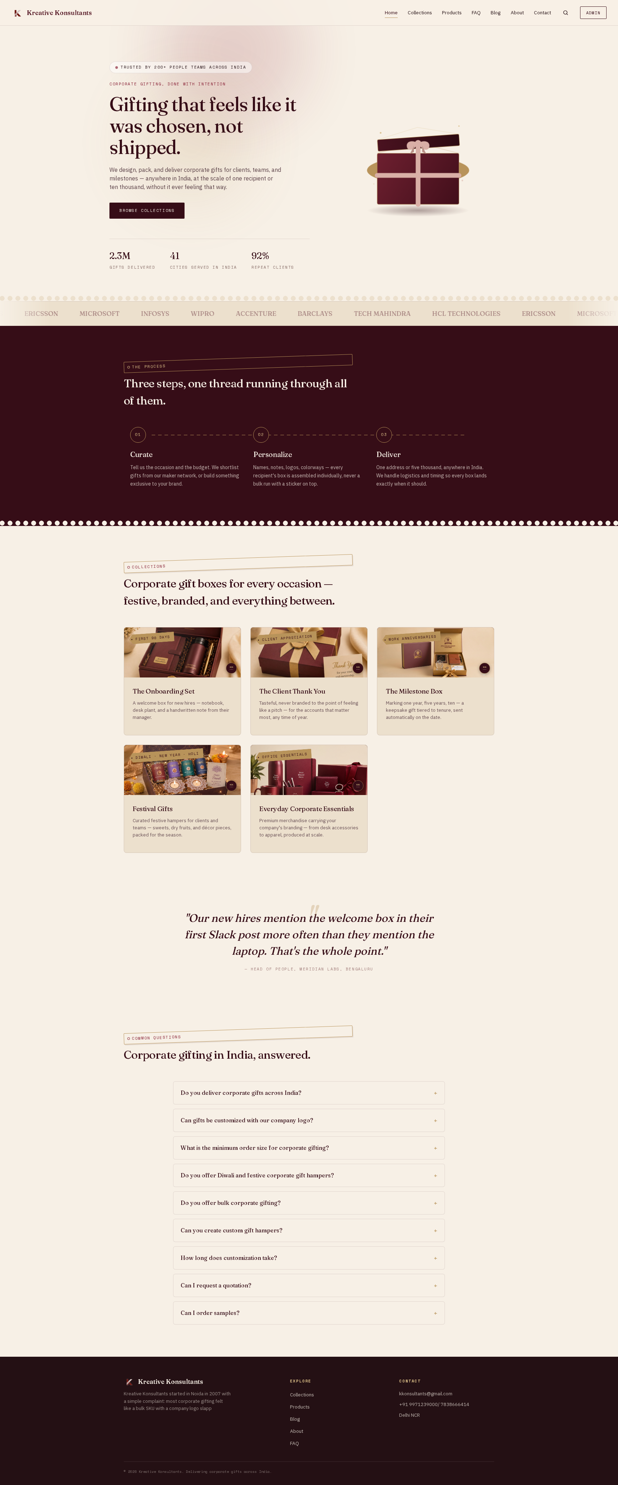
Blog (496, 12)
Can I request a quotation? (216, 1285)
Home (391, 12)
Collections (420, 12)
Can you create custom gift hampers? (232, 1230)
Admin (593, 13)
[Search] (565, 12)
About (517, 12)
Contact (542, 12)
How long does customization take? (229, 1257)
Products (452, 12)
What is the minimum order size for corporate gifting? (255, 1147)
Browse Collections (147, 210)
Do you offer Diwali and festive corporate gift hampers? (257, 1175)
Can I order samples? (210, 1312)
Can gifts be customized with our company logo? (247, 1120)
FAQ (476, 12)
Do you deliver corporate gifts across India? (241, 1092)
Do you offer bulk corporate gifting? (231, 1202)
